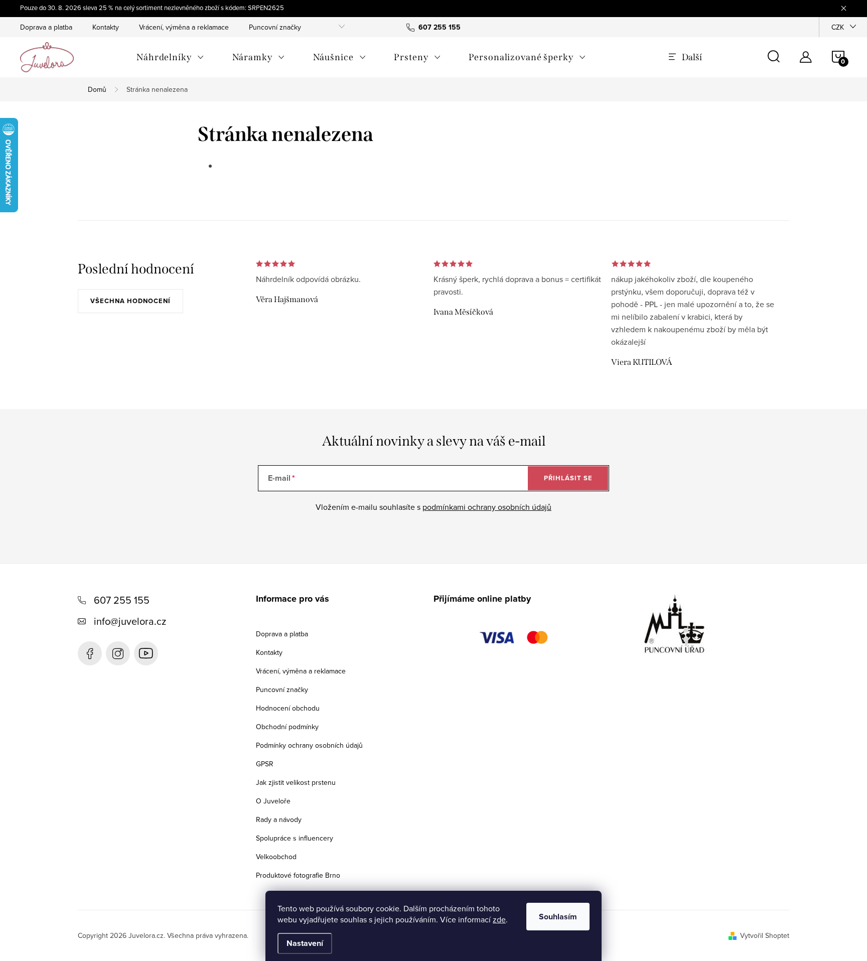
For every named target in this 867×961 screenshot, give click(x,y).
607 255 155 (122, 600)
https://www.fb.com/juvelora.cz (90, 653)
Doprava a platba (46, 27)
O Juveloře (273, 801)
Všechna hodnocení (130, 301)
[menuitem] (170, 57)
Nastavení (304, 943)
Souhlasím (558, 916)
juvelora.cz (118, 653)
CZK (837, 27)
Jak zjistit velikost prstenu (296, 782)
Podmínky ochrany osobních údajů (309, 745)
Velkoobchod (276, 857)
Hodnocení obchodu (288, 708)
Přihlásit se (568, 478)
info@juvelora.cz (130, 621)
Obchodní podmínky (287, 727)
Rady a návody (279, 819)
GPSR (264, 764)
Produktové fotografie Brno (298, 875)
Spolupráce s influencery (294, 838)
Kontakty (105, 27)
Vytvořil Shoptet (764, 935)
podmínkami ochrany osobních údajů (486, 506)
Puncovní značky (275, 27)
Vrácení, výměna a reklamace (184, 27)
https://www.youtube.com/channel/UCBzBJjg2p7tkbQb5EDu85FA (146, 653)
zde (499, 919)
